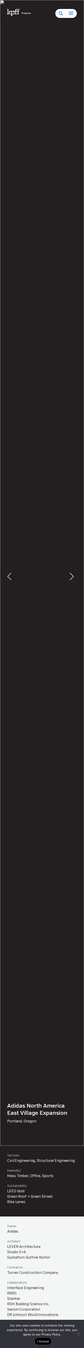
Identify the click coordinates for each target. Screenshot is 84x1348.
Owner (12, 1226)
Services (13, 1155)
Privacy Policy (50, 1334)
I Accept (43, 1341)
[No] (78, 1334)
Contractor (15, 1267)
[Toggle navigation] (71, 13)
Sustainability (17, 1186)
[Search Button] (60, 13)
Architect (13, 1241)
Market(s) (14, 1170)
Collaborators (17, 1282)
